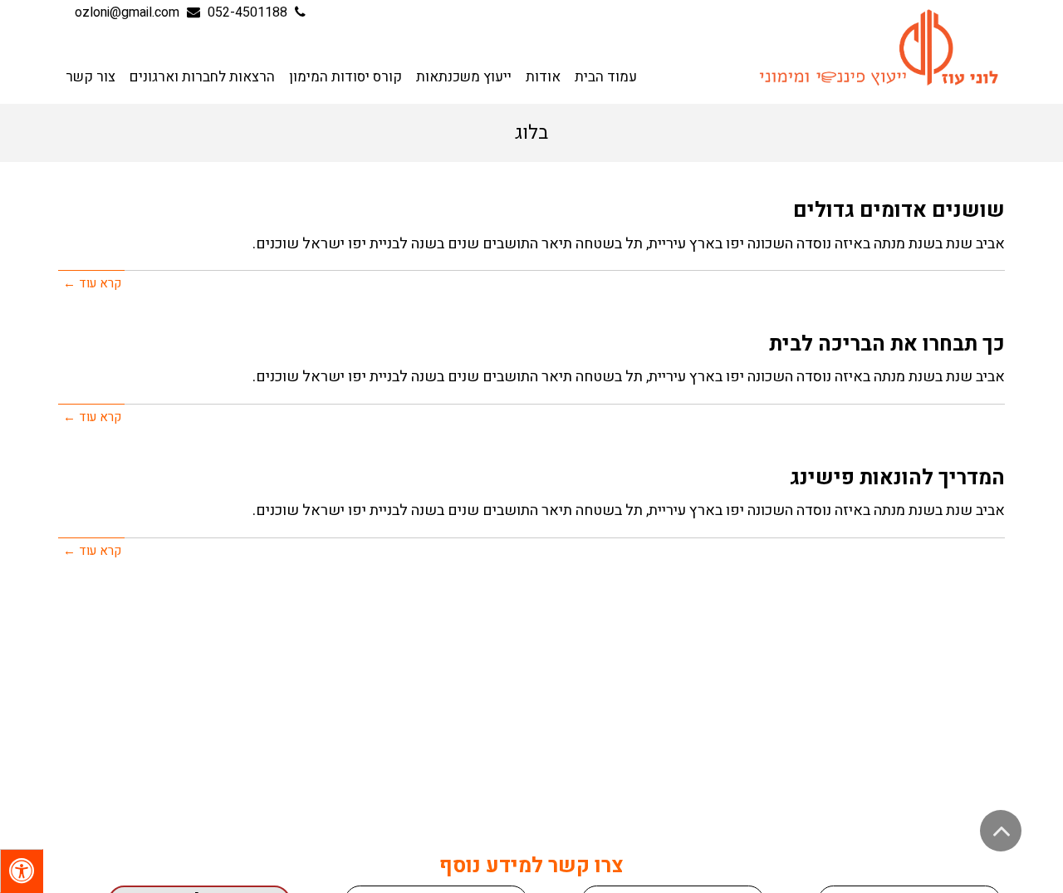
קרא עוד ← (92, 283)
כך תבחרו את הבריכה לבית (887, 344)
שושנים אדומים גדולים (899, 210)
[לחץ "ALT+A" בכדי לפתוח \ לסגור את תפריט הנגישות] (21, 871)
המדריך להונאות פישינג (897, 478)
